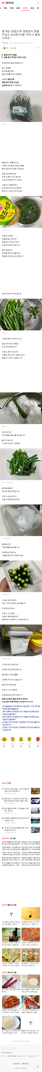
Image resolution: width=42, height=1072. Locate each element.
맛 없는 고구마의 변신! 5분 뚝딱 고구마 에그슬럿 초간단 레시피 (21, 723)
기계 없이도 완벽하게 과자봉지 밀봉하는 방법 (30, 1011)
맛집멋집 (6, 793)
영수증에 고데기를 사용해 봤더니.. (11, 991)
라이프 (25, 8)
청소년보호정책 (22, 1056)
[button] (37, 1066)
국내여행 (6, 813)
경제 (18, 8)
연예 (11, 8)
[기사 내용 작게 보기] (35, 48)
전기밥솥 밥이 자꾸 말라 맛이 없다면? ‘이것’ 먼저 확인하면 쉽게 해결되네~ (21, 707)
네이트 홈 (16, 1063)
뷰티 (5, 8)
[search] (38, 2)
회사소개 (3, 1056)
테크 (32, 8)
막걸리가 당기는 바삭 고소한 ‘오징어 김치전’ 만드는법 (30, 944)
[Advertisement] (21, 18)
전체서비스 (25, 1063)
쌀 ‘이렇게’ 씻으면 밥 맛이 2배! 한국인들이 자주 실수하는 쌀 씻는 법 (11, 1032)
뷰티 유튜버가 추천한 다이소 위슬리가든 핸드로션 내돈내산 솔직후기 (21, 713)
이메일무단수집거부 (32, 1056)
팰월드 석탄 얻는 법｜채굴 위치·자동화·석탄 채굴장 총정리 (30, 1032)
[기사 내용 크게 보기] (38, 48)
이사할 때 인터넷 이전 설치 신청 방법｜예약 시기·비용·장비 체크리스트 (11, 923)
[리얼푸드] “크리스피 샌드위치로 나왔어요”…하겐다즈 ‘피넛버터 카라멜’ (30, 964)
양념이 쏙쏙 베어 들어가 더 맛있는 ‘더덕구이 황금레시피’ (11, 1011)
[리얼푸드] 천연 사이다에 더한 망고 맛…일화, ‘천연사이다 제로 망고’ (30, 923)
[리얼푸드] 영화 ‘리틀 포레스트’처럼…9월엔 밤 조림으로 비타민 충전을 (11, 944)
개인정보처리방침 (11, 1056)
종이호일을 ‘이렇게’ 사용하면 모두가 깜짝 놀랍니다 (30, 991)
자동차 (6, 803)
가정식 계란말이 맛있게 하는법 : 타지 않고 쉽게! (10, 964)
